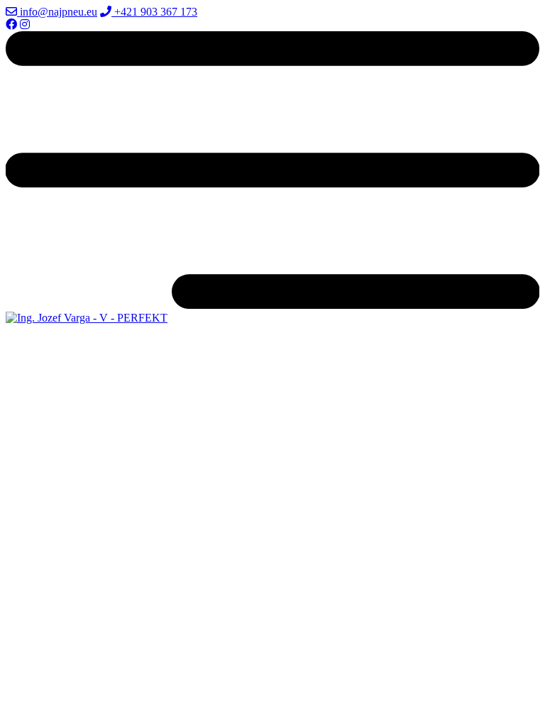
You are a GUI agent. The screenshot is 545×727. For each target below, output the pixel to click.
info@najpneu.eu (57, 12)
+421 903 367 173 (154, 12)
